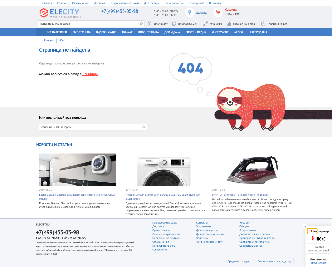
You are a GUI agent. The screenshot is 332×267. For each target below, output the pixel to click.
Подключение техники (125, 3)
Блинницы (90, 74)
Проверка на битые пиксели (257, 237)
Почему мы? (196, 3)
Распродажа (258, 32)
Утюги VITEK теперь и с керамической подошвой (240, 194)
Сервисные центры (251, 245)
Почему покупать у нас (166, 234)
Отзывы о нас (80, 3)
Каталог (62, 3)
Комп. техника (148, 32)
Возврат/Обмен (188, 23)
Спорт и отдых (196, 32)
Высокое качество (243, 23)
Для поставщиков (207, 230)
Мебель (239, 32)
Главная (47, 3)
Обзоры (244, 226)
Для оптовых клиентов (210, 234)
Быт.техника (81, 32)
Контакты (215, 3)
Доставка (99, 3)
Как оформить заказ (164, 222)
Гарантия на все (277, 23)
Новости (244, 222)
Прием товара (161, 230)
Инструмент (220, 32)
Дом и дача (172, 32)
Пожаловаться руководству (274, 261)
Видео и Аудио (106, 32)
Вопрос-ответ (247, 230)
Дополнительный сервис (255, 234)
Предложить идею (238, 261)
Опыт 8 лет (161, 23)
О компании (203, 226)
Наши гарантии (174, 3)
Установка (215, 23)
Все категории (57, 32)
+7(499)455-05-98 (119, 11)
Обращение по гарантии (254, 241)
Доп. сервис (151, 3)
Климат (127, 32)
